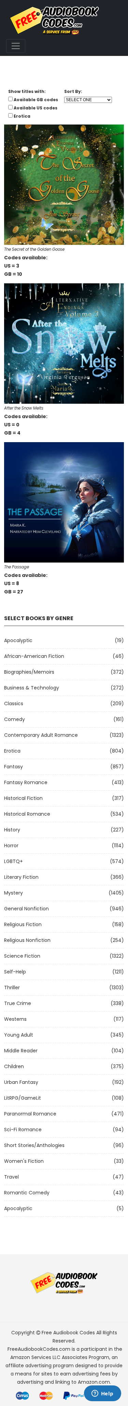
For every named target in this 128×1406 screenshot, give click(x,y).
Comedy (14, 719)
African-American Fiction (34, 656)
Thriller (12, 987)
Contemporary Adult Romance (41, 735)
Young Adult (18, 1034)
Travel (11, 1176)
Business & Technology (31, 687)
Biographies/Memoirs (29, 672)
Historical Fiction (23, 798)
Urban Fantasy (21, 1082)
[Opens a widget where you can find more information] (102, 1394)
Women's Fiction (24, 1161)
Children (14, 1066)
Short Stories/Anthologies (34, 1145)
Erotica (12, 750)
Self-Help (15, 971)
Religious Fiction (23, 924)
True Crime (17, 1003)
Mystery (13, 892)
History (12, 829)
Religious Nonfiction (27, 940)
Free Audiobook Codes (68, 1332)
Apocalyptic (18, 640)
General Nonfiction (26, 908)
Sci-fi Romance (23, 1129)
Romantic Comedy (26, 1192)
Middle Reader (21, 1050)
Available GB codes (36, 100)
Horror (11, 845)
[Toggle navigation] (15, 46)
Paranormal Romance (30, 1113)
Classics (13, 703)
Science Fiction (22, 956)
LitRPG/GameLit (22, 1098)
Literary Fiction (21, 877)
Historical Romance (27, 814)
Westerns (15, 1019)
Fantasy (13, 766)
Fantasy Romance (25, 782)
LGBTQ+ (13, 861)
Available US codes (35, 108)
